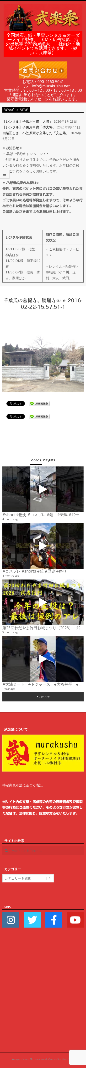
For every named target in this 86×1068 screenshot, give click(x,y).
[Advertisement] (43, 997)
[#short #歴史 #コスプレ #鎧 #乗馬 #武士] (43, 489)
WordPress (67, 1059)
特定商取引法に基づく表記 (22, 785)
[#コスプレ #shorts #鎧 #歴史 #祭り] (43, 546)
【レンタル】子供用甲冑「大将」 (27, 121)
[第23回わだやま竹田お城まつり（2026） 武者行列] (43, 602)
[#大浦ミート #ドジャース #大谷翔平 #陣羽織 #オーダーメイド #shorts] (43, 659)
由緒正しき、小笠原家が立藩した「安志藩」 (35, 133)
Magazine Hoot (38, 1059)
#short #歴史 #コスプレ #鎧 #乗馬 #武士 (40, 514)
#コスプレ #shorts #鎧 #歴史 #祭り (34, 571)
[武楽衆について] (43, 737)
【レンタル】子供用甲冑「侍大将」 (29, 127)
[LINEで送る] (39, 403)
